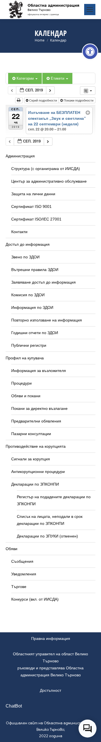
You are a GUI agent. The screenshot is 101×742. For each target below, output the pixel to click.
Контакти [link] (19, 231)
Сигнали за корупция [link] (30, 459)
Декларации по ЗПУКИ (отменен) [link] (47, 536)
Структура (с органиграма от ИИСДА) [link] (45, 168)
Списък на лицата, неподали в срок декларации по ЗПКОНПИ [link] (49, 520)
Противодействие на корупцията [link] (36, 446)
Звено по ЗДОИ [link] (25, 257)
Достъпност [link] (50, 690)
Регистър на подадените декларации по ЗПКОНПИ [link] (54, 500)
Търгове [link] (18, 586)
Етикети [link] (58, 78)
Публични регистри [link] (28, 345)
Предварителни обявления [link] (36, 421)
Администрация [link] (20, 156)
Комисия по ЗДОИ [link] (28, 295)
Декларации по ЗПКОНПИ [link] (35, 484)
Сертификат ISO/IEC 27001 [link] (36, 219)
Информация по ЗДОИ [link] (32, 307)
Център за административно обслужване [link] (49, 181)
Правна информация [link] (50, 638)
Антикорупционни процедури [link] (38, 471)
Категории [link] (26, 78)
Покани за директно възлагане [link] (39, 408)
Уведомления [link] (23, 574)
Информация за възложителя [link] (38, 370)
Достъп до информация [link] (28, 244)
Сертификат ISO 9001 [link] (31, 206)
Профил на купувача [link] (25, 358)
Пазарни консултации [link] (31, 433)
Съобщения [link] (22, 561)
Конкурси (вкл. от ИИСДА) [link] (35, 599)
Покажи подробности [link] (78, 100)
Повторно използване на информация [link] (46, 320)
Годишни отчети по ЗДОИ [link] (34, 332)
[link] (90, 51)
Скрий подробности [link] (43, 100)
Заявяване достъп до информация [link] (43, 282)
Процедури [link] (21, 383)
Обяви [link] (11, 548)
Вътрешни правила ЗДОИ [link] (34, 269)
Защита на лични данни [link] (33, 194)
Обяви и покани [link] (25, 396)
